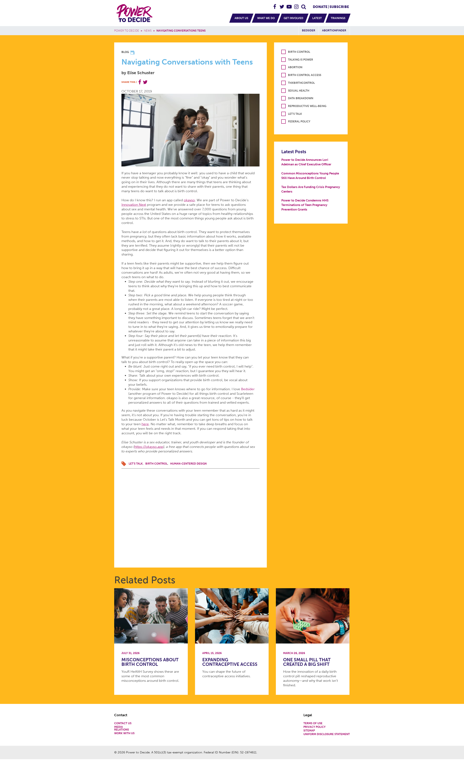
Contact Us (122, 723)
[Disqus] (190, 514)
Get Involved (293, 18)
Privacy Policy (314, 727)
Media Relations (121, 728)
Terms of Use (312, 723)
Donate (320, 7)
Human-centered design (188, 463)
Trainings (338, 18)
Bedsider (308, 30)
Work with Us (124, 733)
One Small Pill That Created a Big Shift (307, 662)
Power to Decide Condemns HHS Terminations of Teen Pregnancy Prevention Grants (304, 205)
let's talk (136, 463)
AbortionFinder (334, 30)
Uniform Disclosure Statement (326, 734)
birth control (156, 463)
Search (303, 5)
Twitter (282, 5)
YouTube (289, 5)
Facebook (274, 5)
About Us (241, 18)
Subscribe (339, 7)
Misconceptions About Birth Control (150, 662)
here (145, 424)
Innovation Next (133, 205)
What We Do (266, 18)
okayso (189, 200)
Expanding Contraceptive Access (229, 662)
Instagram (296, 5)
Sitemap (309, 730)
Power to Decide (126, 30)
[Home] (135, 13)
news (148, 30)
